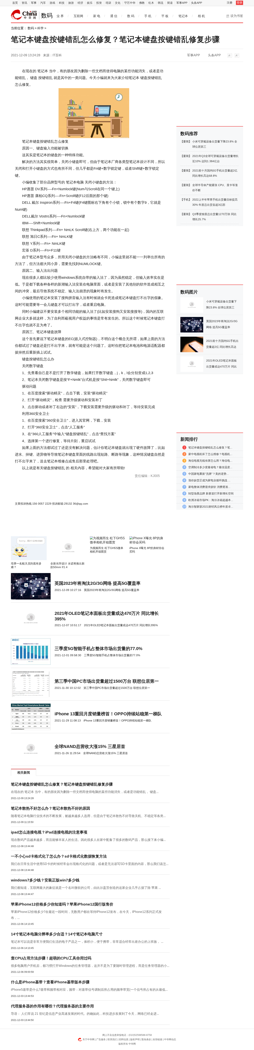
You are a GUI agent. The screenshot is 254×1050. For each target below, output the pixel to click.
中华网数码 (24, 15)
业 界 (60, 16)
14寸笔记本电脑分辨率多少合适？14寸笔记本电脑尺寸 (57, 934)
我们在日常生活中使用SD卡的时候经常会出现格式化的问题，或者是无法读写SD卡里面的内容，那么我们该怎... (89, 864)
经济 (80, 2)
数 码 (130, 16)
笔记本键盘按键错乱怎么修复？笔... (210, 447)
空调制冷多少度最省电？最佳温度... (210, 467)
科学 (40, 28)
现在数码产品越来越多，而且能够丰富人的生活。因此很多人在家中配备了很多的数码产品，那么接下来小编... (88, 839)
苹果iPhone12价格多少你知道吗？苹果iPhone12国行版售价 (62, 904)
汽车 (43, 2)
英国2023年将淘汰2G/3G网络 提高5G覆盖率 (97, 583)
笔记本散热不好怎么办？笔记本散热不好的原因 (50, 808)
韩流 (160, 2)
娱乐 (89, 2)
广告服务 (101, 1039)
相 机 (201, 16)
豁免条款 (146, 1039)
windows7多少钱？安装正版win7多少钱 (45, 880)
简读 (170, 2)
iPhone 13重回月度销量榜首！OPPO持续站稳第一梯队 (108, 713)
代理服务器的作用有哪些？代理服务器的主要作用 (52, 1006)
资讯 (24, 2)
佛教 (142, 2)
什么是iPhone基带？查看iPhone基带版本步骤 (50, 982)
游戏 (52, 2)
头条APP (196, 2)
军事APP (181, 2)
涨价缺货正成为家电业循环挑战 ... (209, 480)
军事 (34, 2)
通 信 (113, 16)
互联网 (78, 16)
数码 (31, 28)
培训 (108, 2)
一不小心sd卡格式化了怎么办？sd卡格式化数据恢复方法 (59, 856)
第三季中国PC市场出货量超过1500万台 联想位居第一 (107, 681)
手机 (186, 199)
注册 (229, 2)
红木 (151, 2)
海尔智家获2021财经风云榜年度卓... (210, 506)
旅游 (71, 2)
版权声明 (135, 1039)
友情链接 (157, 1039)
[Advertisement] (78, 525)
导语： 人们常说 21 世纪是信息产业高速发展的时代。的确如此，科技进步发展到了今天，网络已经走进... (85, 1013)
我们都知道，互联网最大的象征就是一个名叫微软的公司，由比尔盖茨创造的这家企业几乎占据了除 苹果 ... (86, 887)
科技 (61, 2)
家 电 (96, 16)
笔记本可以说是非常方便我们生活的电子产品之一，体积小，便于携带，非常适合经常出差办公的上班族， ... (87, 941)
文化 (117, 2)
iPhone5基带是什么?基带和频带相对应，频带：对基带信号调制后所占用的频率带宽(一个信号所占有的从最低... (89, 989)
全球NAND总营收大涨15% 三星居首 (90, 746)
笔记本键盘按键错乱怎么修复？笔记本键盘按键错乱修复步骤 (62, 784)
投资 (99, 2)
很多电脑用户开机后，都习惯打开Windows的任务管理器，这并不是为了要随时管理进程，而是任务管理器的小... (90, 965)
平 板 (164, 16)
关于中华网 (88, 1039)
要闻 (186, 141)
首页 (15, 2)
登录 (239, 2)
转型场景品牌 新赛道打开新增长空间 (211, 493)
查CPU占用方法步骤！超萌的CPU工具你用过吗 (51, 958)
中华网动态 (170, 1039)
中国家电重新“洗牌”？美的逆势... (208, 473)
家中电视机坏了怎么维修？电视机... (210, 454)
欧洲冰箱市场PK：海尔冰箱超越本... (210, 500)
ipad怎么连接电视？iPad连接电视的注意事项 (49, 832)
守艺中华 (129, 2)
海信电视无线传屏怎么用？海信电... (210, 460)
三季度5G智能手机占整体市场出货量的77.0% (98, 648)
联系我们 (112, 1039)
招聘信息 (123, 1039)
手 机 (147, 16)
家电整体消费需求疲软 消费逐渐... (209, 486)
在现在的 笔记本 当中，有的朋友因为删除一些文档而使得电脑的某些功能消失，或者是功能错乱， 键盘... (85, 792)
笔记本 (183, 16)
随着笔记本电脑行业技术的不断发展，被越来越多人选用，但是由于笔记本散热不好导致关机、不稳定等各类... (88, 816)
